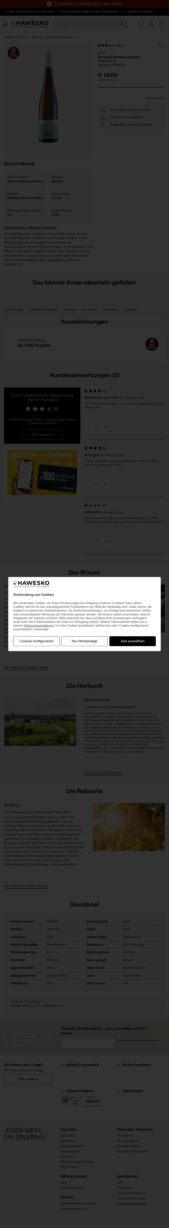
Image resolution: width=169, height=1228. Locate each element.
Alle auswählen (132, 641)
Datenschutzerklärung (39, 625)
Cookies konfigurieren (36, 641)
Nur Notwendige (84, 641)
